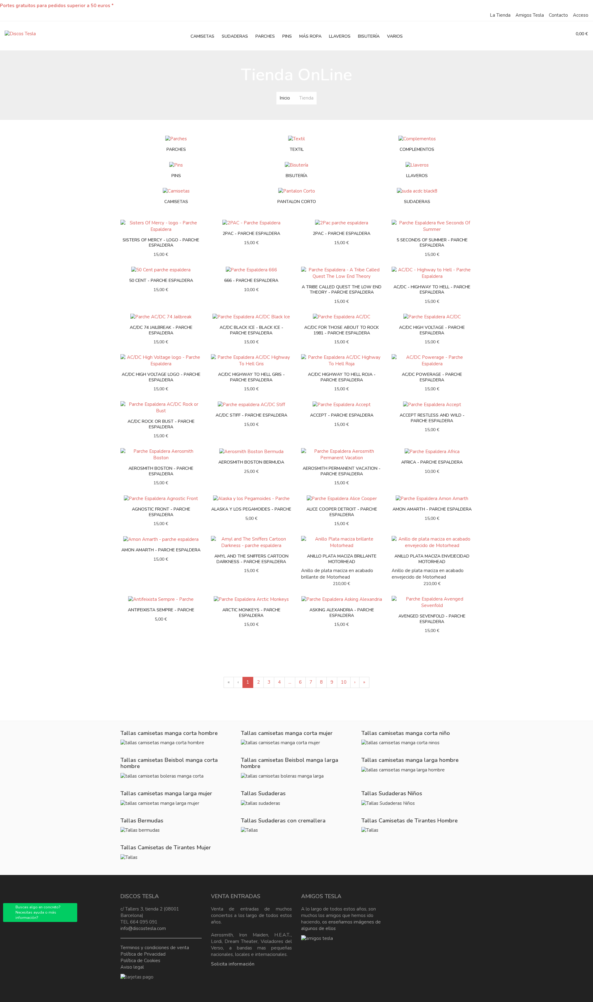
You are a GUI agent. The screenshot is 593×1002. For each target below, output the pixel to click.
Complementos (417, 149)
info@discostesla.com (143, 928)
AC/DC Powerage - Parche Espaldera (432, 377)
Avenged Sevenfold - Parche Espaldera (431, 619)
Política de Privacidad (143, 954)
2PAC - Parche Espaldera (251, 233)
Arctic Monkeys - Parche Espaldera (251, 612)
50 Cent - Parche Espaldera (161, 280)
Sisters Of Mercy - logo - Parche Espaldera (161, 242)
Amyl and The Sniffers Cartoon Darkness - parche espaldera (251, 559)
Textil (297, 149)
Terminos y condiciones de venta (154, 948)
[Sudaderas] (417, 191)
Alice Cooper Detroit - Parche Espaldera (341, 512)
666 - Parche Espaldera (251, 280)
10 (344, 682)
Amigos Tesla (529, 15)
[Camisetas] (176, 191)
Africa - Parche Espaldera (432, 462)
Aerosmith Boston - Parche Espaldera (160, 471)
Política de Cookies (140, 960)
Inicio (285, 98)
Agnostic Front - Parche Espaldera (161, 512)
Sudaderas (417, 202)
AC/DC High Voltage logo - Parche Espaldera (161, 377)
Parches (176, 149)
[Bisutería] (296, 165)
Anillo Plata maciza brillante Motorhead (341, 559)
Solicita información (232, 964)
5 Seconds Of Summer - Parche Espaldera (432, 242)
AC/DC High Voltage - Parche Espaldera (432, 330)
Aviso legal (132, 967)
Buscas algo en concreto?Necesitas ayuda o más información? (38, 912)
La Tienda (500, 15)
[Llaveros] (417, 165)
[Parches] (176, 138)
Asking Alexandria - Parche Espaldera (341, 612)
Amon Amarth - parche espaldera (160, 550)
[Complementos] (417, 138)
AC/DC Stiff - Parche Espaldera (251, 415)
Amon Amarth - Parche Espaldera (432, 509)
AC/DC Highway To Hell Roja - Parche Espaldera (342, 377)
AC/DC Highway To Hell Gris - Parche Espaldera (251, 377)
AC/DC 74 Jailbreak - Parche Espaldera (161, 330)
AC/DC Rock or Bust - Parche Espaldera (161, 424)
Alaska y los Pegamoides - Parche (251, 509)
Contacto (558, 15)
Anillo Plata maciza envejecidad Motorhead (431, 559)
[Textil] (296, 138)
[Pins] (176, 165)
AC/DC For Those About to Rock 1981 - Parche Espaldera (341, 330)
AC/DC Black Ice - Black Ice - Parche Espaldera (251, 330)
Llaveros (417, 176)
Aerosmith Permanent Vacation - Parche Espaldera (342, 471)
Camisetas (176, 202)
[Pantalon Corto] (296, 191)
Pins (176, 176)
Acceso (580, 15)
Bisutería (296, 176)
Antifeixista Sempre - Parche (161, 610)
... (289, 682)
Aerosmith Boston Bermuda (251, 462)
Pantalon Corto (296, 202)
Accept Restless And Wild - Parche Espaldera (432, 418)
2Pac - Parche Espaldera (341, 233)
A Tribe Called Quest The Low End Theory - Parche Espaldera (341, 289)
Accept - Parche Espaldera (341, 415)
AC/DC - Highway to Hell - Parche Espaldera (431, 289)
